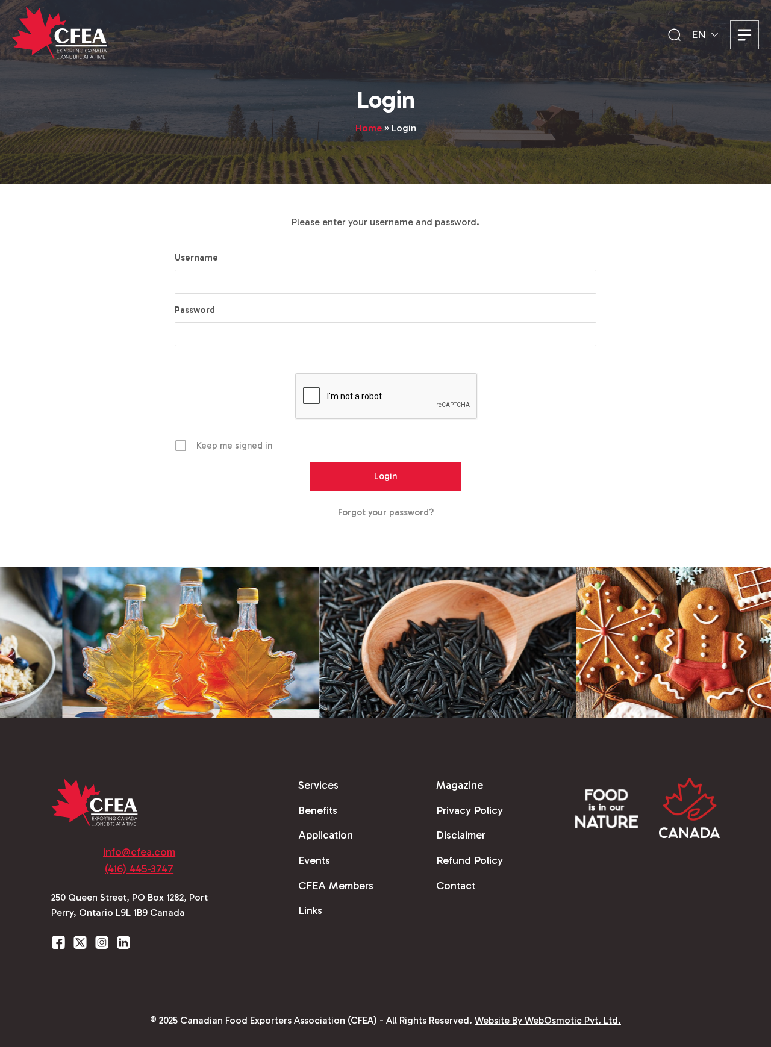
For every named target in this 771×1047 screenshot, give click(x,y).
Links (310, 910)
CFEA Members (335, 885)
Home (368, 128)
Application (325, 835)
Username (196, 257)
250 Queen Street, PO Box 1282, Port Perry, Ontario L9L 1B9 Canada (129, 905)
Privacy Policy (469, 810)
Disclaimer (460, 835)
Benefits (317, 810)
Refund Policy (469, 860)
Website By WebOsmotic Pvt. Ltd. (548, 1020)
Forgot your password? (386, 512)
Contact (455, 885)
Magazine (459, 785)
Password (195, 310)
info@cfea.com (139, 852)
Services (318, 785)
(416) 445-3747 (139, 868)
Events (314, 860)
